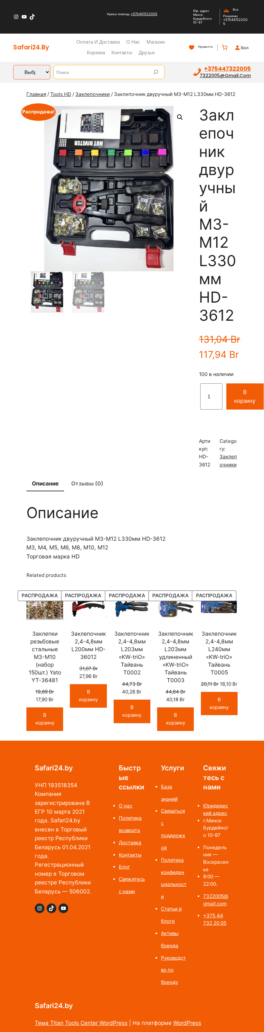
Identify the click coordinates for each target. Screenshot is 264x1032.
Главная (36, 94)
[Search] (156, 72)
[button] (180, 117)
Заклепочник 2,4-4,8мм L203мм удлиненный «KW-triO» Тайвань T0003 (175, 656)
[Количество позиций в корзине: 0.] (224, 48)
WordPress (187, 1022)
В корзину (245, 396)
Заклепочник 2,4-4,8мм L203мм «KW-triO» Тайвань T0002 (131, 653)
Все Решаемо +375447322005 (235, 16)
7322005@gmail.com (225, 75)
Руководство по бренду (173, 970)
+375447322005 (144, 14)
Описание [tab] (45, 483)
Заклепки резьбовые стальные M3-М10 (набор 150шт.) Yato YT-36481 (45, 656)
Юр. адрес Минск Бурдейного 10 (202, 16)
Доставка (130, 842)
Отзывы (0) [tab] (87, 483)
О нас (125, 806)
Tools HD (60, 94)
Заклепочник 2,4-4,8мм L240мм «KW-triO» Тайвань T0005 (219, 653)
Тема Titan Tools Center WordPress (81, 1022)
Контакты (130, 855)
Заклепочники (92, 94)
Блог (124, 867)
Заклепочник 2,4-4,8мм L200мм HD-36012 (88, 645)
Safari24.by (31, 47)
